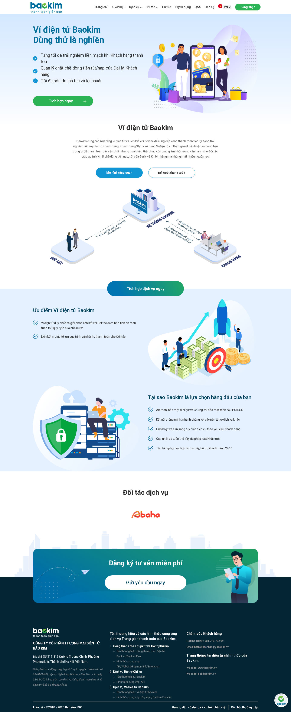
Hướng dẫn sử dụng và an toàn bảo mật (199, 707)
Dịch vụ (134, 7)
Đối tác (150, 7)
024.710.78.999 (213, 641)
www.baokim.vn (207, 667)
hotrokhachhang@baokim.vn (211, 646)
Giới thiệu (118, 7)
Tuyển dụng (183, 7)
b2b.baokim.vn (206, 673)
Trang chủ (101, 7)
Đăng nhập (248, 7)
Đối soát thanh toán (171, 172)
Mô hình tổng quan (119, 172)
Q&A (198, 7)
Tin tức (166, 7)
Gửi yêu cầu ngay (145, 583)
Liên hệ (209, 7)
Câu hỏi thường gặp (244, 707)
